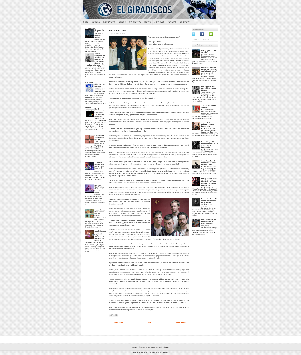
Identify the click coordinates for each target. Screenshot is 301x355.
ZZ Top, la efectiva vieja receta (99, 164)
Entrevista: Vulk (118, 30)
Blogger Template (148, 352)
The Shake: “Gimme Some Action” (208, 106)
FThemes (165, 352)
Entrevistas (109, 22)
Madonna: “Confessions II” (99, 187)
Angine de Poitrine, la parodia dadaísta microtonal (209, 124)
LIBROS (88, 107)
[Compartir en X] (114, 315)
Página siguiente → (182, 322)
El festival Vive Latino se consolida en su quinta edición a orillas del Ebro (99, 88)
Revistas (172, 22)
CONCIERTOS (90, 28)
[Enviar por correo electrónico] (110, 315)
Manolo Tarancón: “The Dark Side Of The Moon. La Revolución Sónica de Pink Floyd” (95, 114)
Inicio (85, 22)
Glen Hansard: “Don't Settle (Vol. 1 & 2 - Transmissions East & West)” (99, 139)
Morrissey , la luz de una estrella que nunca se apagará (99, 33)
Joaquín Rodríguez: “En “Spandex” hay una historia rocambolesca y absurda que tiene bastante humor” (95, 59)
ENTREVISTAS (90, 52)
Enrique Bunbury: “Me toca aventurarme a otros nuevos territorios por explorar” (209, 202)
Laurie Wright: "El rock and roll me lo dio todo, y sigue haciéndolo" (209, 144)
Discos (122, 22)
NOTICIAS (89, 82)
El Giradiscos (149, 347)
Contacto (185, 22)
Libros (147, 22)
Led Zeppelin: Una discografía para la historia (208, 88)
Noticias (96, 22)
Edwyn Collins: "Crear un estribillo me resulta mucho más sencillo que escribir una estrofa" (209, 181)
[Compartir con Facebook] (116, 315)
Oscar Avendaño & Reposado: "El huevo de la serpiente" (208, 162)
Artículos (159, 22)
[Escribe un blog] (112, 315)
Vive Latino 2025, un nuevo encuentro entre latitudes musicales (208, 222)
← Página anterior (116, 322)
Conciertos (135, 22)
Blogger (166, 347)
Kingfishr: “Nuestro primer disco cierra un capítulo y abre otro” (209, 69)
